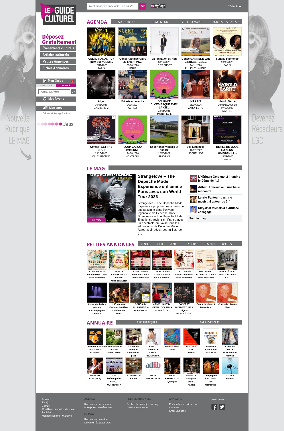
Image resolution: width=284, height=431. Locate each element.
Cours (160, 244)
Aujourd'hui (126, 22)
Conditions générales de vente (58, 409)
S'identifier (235, 6)
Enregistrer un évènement (98, 407)
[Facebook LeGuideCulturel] (215, 408)
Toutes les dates (225, 22)
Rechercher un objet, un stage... (144, 404)
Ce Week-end (159, 22)
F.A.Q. (45, 402)
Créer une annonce (137, 407)
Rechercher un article (96, 419)
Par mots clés (210, 322)
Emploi (210, 244)
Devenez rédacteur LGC (97, 422)
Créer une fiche (177, 410)
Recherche (192, 244)
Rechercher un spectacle (98, 404)
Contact (46, 405)
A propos (46, 399)
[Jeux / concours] (56, 124)
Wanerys (67, 415)
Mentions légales (51, 415)
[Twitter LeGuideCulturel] (223, 408)
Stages (145, 244)
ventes (174, 244)
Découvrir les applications (57, 113)
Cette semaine (192, 22)
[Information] (73, 81)
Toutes (227, 244)
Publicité (46, 412)
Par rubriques (147, 322)
